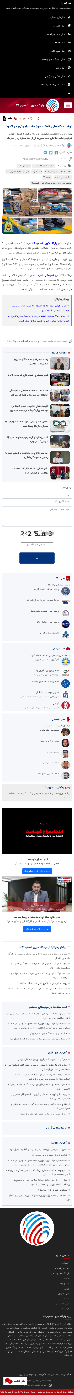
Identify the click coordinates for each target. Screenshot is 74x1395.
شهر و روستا (64, 1283)
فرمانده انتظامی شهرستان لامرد (58, 171)
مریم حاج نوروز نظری (49, 741)
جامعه (66, 1278)
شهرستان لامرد (23, 166)
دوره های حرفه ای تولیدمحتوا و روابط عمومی (37, 917)
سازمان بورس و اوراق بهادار (46, 670)
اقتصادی (65, 1263)
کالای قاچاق (37, 171)
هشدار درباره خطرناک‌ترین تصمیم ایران (48, 1033)
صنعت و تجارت (62, 1268)
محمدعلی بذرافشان (49, 730)
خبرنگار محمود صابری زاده (17, 171)
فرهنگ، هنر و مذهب (59, 1273)
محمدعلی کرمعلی (50, 763)
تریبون (56, 703)
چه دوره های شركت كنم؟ (37, 929)
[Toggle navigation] (68, 105)
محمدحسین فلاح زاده (48, 774)
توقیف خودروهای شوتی (43, 166)
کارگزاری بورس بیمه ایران (47, 659)
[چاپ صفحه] (9, 118)
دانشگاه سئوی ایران (49, 633)
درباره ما (65, 1309)
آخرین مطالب (59, 1143)
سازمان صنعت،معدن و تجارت (44, 681)
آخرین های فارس (57, 1053)
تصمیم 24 (47, 177)
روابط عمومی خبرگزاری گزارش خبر (42, 600)
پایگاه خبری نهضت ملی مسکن (44, 611)
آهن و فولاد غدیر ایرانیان (47, 692)
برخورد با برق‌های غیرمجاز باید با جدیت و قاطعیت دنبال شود (38, 1039)
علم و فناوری (63, 1293)
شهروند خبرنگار (62, 1304)
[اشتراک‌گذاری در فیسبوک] (56, 152)
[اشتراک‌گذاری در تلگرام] (45, 152)
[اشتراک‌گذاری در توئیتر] (50, 152)
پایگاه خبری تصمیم (62, 177)
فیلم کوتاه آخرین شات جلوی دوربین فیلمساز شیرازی (42, 1059)
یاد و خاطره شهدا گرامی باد (37, 871)
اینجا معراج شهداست (37, 859)
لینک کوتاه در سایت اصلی (54, 341)
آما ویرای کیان (27, 1385)
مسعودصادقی (52, 752)
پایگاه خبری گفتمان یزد (48, 622)
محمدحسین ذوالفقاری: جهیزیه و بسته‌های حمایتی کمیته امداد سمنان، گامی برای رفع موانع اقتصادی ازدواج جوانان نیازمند (36, 8)
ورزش (66, 1288)
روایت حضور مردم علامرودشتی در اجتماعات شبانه (43, 983)
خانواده (66, 1298)
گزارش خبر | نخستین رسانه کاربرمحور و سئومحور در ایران (44, 1374)
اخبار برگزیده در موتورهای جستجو (48, 1007)
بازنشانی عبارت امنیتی (36, 544)
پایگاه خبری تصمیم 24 (54, 145)
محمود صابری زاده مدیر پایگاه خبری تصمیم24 (51, 183)
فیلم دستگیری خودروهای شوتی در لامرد (28, 375)
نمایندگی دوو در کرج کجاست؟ (52, 1190)
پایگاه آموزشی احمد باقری (46, 589)
